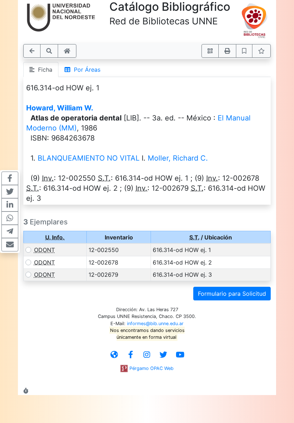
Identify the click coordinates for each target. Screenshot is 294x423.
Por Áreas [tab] (85, 69)
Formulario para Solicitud (232, 293)
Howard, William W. (59, 108)
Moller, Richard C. (178, 158)
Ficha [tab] (43, 69)
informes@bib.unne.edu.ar (155, 323)
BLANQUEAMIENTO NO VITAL (88, 158)
